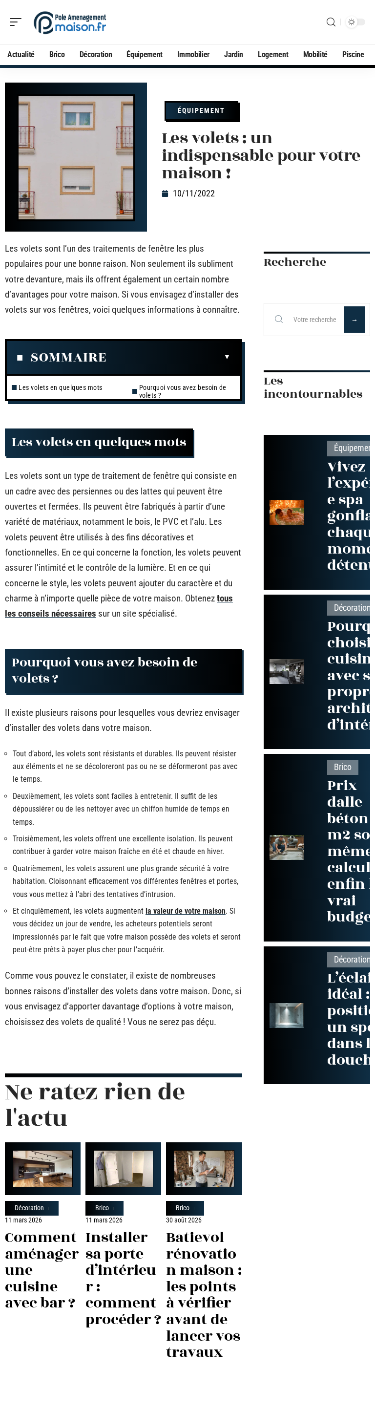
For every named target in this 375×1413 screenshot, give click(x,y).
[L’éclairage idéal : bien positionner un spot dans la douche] (287, 1015)
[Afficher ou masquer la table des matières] (168, 357)
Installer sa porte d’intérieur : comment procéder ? (123, 1278)
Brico (102, 1208)
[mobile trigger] (18, 22)
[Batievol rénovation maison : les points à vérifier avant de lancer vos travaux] (203, 1169)
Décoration (29, 1208)
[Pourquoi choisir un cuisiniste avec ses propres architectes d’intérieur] (287, 671)
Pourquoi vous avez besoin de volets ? (183, 391)
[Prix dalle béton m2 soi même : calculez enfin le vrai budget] (287, 847)
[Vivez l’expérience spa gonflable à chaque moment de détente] (287, 512)
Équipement (201, 110)
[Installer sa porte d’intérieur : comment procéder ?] (123, 1169)
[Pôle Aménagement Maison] (70, 22)
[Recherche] (331, 22)
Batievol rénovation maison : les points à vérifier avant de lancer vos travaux (204, 1295)
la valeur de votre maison (186, 911)
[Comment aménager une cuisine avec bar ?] (42, 1169)
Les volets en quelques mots (61, 387)
